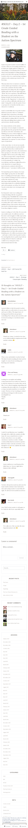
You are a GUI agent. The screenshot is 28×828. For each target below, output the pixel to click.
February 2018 (6, 667)
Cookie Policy (8, 821)
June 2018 (5, 655)
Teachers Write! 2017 (8, 786)
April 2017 (5, 700)
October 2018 (6, 648)
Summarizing (19, 606)
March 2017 (5, 703)
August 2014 (6, 758)
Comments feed (7, 813)
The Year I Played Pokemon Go (10, 592)
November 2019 (6, 642)
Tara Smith (11, 500)
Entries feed (6, 810)
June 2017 (5, 693)
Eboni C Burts (11, 606)
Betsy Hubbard (11, 623)
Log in (4, 807)
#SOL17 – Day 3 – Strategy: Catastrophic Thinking (18, 277)
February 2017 (6, 706)
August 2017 (6, 687)
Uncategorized (6, 792)
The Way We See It (10, 260)
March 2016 (6, 719)
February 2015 (6, 742)
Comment (21, 557)
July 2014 (5, 761)
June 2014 (5, 764)
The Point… (6, 582)
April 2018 (5, 661)
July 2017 (5, 690)
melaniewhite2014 (12, 619)
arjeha (9, 350)
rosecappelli (11, 477)
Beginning (5, 588)
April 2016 (5, 716)
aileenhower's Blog (8, 5)
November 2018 (6, 645)
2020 (4, 776)
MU (4, 779)
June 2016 (5, 713)
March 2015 (5, 739)
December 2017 (6, 674)
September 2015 (7, 729)
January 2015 (6, 745)
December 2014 (6, 748)
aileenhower (5, 47)
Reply (2, 323)
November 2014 (6, 752)
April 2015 (5, 735)
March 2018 (5, 664)
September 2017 (7, 684)
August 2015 (6, 732)
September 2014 (7, 755)
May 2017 (5, 697)
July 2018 (5, 651)
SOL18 (4, 782)
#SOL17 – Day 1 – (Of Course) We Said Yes (11, 269)
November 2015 (6, 722)
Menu (23, 5)
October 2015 (6, 726)
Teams (4, 585)
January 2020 (6, 638)
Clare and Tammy (13, 372)
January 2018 (6, 671)
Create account (6, 803)
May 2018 (5, 658)
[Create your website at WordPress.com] (14, 1)
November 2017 (6, 677)
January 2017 (6, 710)
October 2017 (6, 680)
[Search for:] (14, 568)
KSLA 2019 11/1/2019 (8, 595)
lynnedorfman (12, 301)
